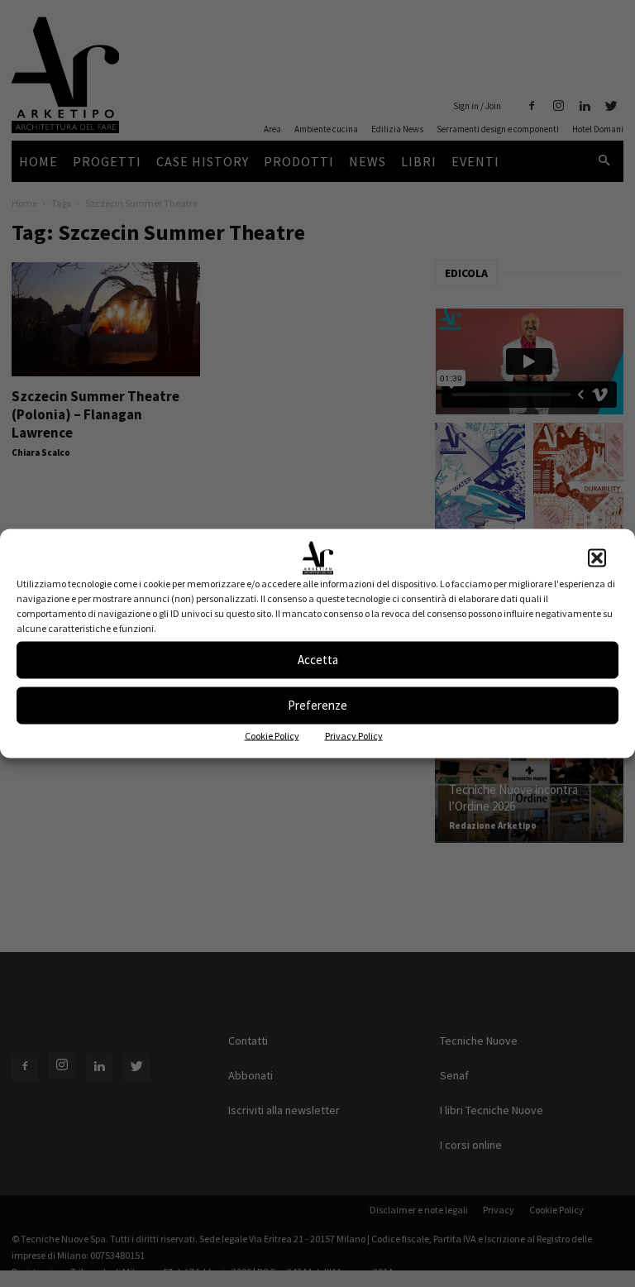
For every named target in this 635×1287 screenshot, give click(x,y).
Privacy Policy (354, 735)
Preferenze (317, 705)
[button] (597, 557)
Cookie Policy (272, 735)
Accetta (318, 659)
